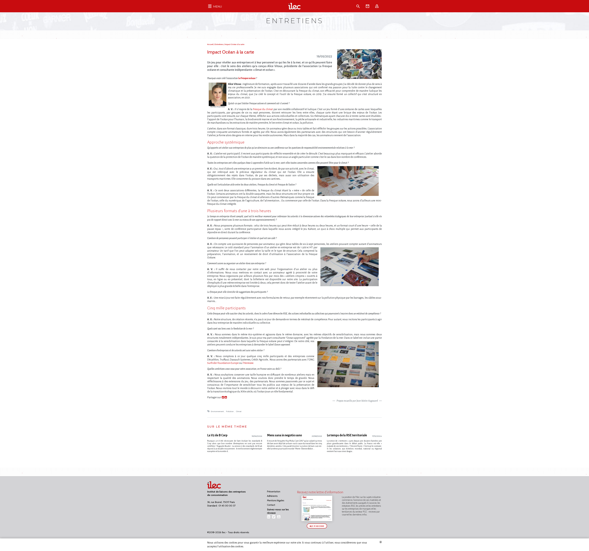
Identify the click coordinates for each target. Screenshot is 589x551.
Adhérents (272, 496)
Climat (239, 411)
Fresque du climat (263, 109)
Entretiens (219, 44)
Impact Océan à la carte (234, 44)
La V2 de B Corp (217, 435)
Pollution (230, 411)
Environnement (217, 411)
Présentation (273, 491)
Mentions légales (275, 500)
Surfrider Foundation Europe (223, 363)
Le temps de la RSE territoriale (347, 435)
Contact (271, 505)
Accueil (210, 44)
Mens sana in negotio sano (284, 435)
